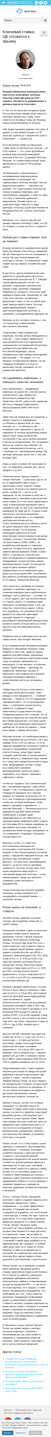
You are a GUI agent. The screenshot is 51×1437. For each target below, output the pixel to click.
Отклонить (36, 1433)
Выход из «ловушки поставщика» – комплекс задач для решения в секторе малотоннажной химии (24, 1374)
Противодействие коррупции (28, 1410)
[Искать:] (19, 2)
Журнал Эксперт (11, 85)
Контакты (8, 1410)
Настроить (21, 1433)
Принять (8, 1433)
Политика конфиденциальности (18, 1413)
